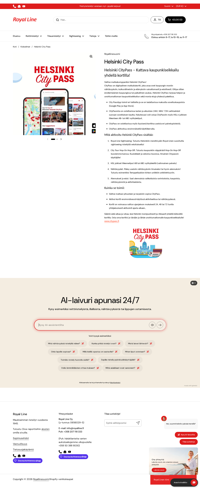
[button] (175, 19)
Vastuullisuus (20, 443)
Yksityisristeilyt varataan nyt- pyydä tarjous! (100, 6)
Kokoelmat (25, 46)
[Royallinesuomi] (25, 20)
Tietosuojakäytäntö (23, 449)
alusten (45, 429)
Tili (159, 19)
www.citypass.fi (111, 221)
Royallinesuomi (41, 479)
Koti (15, 46)
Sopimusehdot (21, 438)
